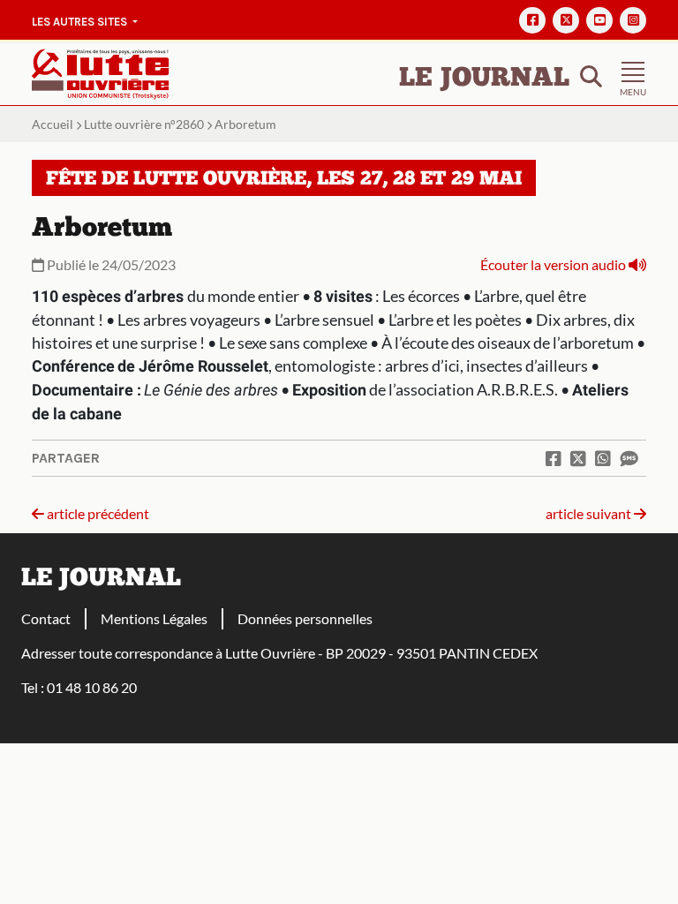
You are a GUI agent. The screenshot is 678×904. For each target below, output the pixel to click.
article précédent (96, 513)
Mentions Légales (154, 618)
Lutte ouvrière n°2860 (144, 124)
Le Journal (484, 79)
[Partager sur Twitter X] (578, 458)
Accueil (52, 124)
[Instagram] (633, 20)
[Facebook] (532, 20)
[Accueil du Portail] (101, 72)
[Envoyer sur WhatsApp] (603, 458)
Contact (46, 618)
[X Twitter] (566, 20)
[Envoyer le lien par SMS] (628, 458)
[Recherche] (591, 75)
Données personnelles (305, 618)
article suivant (590, 513)
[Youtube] (599, 20)
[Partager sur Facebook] (553, 458)
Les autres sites (81, 21)
